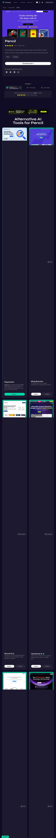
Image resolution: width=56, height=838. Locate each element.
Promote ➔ (28, 84)
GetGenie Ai (36, 654)
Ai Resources (29, 2)
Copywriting (11, 7)
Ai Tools (15, 2)
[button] (42, 2)
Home (4, 7)
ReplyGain (9, 382)
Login (35, 93)
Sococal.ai (9, 654)
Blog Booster (37, 381)
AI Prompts (22, 2)
